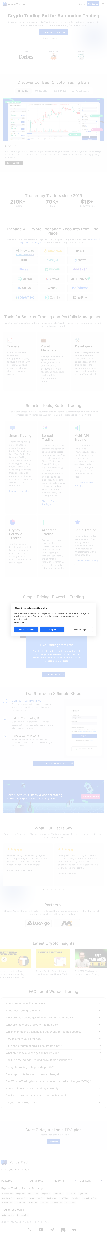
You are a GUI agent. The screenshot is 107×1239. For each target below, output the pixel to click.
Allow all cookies (26, 629)
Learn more (19, 622)
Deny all (52, 629)
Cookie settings (79, 629)
